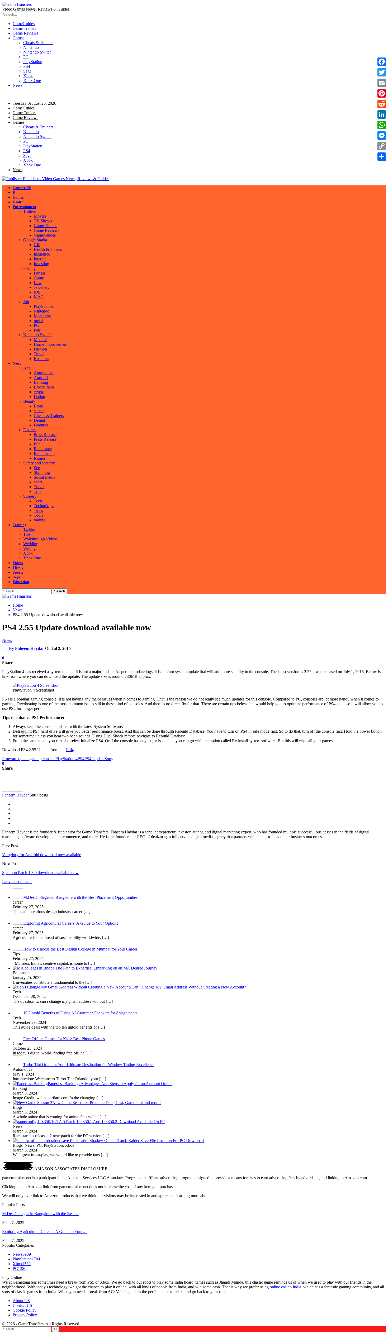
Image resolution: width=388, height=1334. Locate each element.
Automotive (44, 373)
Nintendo (31, 47)
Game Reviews (25, 33)
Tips (26, 534)
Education (21, 582)
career (39, 411)
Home (17, 193)
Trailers (29, 211)
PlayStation (32, 61)
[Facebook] (381, 61)
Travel (39, 354)
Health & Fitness (48, 249)
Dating (39, 396)
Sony (109, 758)
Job (26, 301)
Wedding (30, 543)
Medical (40, 339)
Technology (44, 505)
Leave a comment (17, 881)
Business (41, 358)
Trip (37, 491)
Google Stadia (35, 240)
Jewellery (42, 287)
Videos (18, 563)
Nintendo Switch (37, 52)
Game (39, 278)
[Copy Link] (381, 146)
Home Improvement (50, 344)
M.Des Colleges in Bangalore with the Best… (40, 1213)
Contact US (22, 188)
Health (18, 202)
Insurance (42, 254)
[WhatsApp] (381, 125)
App (27, 368)
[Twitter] (381, 72)
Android (41, 377)
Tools (38, 515)
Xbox (28, 76)
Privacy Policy (25, 1315)
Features (41, 425)
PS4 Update (94, 758)
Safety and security (39, 463)
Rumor (39, 458)
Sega (27, 71)
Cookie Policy (24, 1310)
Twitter (29, 529)
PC (26, 57)
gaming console (42, 758)
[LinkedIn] (381, 114)
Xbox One (32, 80)
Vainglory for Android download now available (41, 854)
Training (19, 525)
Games (18, 38)
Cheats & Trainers (38, 42)
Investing (41, 263)
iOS (37, 292)
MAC (39, 297)
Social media (44, 477)
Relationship (44, 453)
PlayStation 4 (66, 758)
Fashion (40, 349)
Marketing (42, 316)
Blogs (39, 406)
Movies (40, 216)
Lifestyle (19, 568)
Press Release (45, 434)
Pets (37, 330)
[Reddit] (381, 104)
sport (38, 482)
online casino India (285, 1287)
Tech (38, 501)
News (17, 85)
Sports (18, 572)
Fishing (29, 268)
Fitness (39, 273)
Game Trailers (24, 28)
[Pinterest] (381, 93)
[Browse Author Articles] (12, 790)
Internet (40, 259)
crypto (39, 392)
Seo (37, 468)
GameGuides (24, 23)
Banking (41, 382)
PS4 (26, 66)
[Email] (381, 83)
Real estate (43, 449)
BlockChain (44, 387)
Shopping (42, 472)
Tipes (38, 510)
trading (39, 520)
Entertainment (24, 207)
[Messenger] (381, 135)
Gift (37, 244)
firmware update (15, 758)
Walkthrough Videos (40, 539)
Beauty (29, 401)
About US (21, 1300)
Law (37, 282)
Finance (29, 430)
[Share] (381, 156)
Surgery (29, 496)
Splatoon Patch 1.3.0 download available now (40, 872)
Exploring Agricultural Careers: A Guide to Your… (44, 1231)
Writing (29, 548)
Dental (39, 420)
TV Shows (43, 221)
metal (38, 320)
